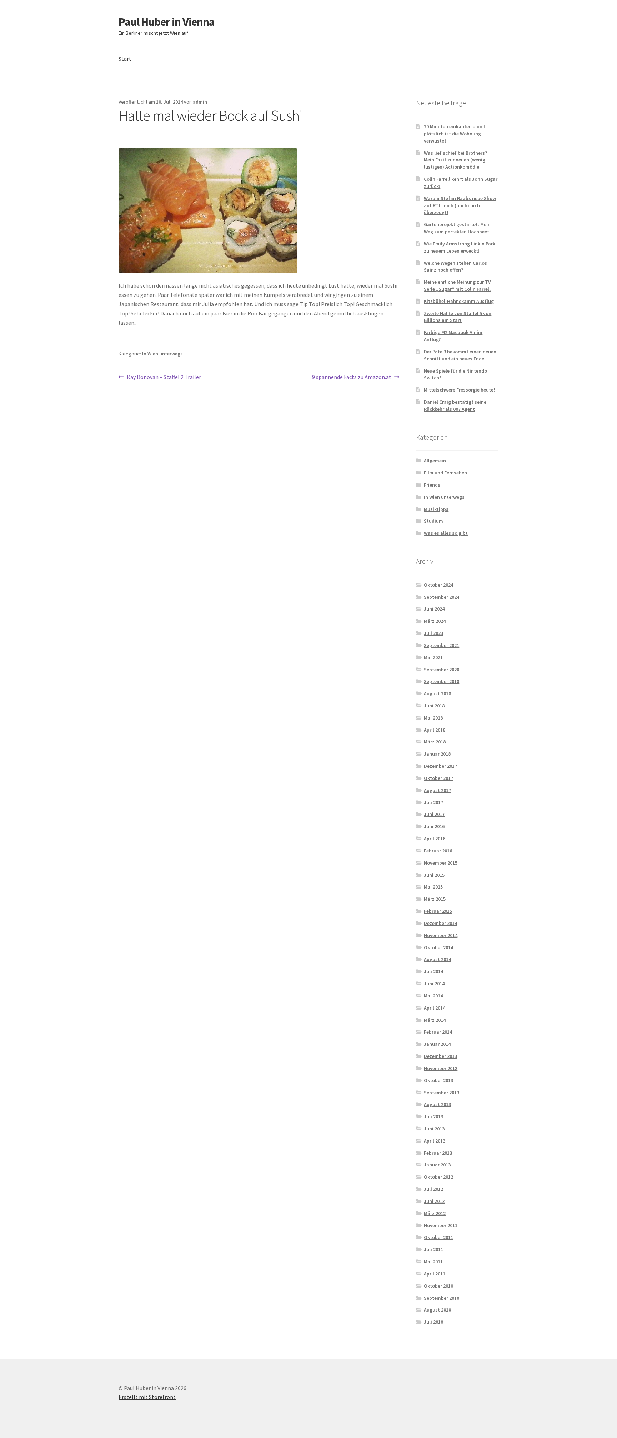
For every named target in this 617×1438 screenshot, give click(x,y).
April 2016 (434, 838)
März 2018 (435, 741)
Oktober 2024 (438, 585)
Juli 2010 (433, 1322)
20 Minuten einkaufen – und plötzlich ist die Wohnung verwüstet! (454, 133)
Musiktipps (436, 509)
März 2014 (435, 1020)
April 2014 (434, 1008)
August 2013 (437, 1104)
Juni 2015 (434, 875)
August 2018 (437, 693)
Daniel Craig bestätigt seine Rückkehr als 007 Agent (455, 405)
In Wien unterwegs (162, 353)
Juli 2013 (433, 1116)
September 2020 (441, 669)
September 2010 (441, 1298)
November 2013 (440, 1068)
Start (125, 58)
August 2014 (437, 959)
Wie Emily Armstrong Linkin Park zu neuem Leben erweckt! (459, 247)
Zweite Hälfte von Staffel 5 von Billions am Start (457, 317)
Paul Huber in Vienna (167, 22)
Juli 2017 (433, 802)
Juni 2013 (434, 1128)
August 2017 (437, 790)
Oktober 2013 (438, 1080)
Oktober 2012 (438, 1177)
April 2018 (434, 730)
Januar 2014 (437, 1044)
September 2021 (441, 645)
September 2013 (441, 1092)
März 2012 (435, 1213)
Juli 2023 (433, 633)
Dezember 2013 (440, 1056)
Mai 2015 (433, 887)
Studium (433, 521)
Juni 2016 (434, 826)
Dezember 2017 (440, 766)
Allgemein (435, 460)
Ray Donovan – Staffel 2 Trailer (163, 377)
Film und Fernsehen (445, 472)
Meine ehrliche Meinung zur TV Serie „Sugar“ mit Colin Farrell (457, 285)
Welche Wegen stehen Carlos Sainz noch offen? (455, 266)
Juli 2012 (433, 1189)
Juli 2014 (433, 971)
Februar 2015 (438, 911)
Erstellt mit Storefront (147, 1396)
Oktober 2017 (438, 778)
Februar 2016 (438, 850)
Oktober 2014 (438, 947)
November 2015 (440, 863)
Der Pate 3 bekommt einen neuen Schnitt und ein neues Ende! (460, 355)
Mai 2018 (433, 718)
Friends (432, 485)
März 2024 (435, 621)
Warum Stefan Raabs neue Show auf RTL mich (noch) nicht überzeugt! (460, 205)
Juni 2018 (434, 705)
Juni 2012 (434, 1201)
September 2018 (441, 681)
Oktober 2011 (438, 1237)
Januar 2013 (437, 1164)
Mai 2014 (433, 995)
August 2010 (437, 1310)
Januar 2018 (437, 754)
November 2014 (440, 935)
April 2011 (434, 1273)
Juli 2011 (433, 1249)
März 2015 (435, 899)
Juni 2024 (434, 609)
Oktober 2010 (438, 1286)
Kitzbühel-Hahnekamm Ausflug (459, 301)
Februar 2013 (438, 1153)
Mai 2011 (433, 1261)
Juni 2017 (434, 814)
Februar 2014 (438, 1032)
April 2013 (434, 1141)
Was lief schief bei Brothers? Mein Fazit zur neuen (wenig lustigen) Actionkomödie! (455, 160)
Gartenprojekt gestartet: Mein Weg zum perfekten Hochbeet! (457, 228)
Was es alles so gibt (446, 533)
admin (200, 102)
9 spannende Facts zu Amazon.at (351, 377)
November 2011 (440, 1225)
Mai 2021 (433, 657)
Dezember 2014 (440, 923)
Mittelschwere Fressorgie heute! (459, 390)
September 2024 (441, 597)
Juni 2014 (434, 983)
